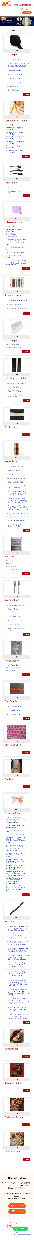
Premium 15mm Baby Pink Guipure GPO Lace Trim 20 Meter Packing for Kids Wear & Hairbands (18, 983)
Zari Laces (10, 779)
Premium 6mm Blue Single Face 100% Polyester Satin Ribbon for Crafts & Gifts (17, 493)
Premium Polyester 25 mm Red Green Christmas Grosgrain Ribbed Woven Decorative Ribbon (15, 880)
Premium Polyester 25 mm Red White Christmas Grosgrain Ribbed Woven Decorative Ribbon (16, 888)
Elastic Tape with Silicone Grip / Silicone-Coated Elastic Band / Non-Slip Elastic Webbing (18, 65)
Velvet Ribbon (10, 125)
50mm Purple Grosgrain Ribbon (13, 256)
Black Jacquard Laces (15, 304)
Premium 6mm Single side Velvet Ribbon (14, 133)
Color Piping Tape (14, 86)
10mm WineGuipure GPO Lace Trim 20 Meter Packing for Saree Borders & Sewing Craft (18, 935)
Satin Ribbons (12, 461)
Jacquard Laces (13, 295)
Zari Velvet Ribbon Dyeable (17, 383)
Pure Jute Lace (11, 567)
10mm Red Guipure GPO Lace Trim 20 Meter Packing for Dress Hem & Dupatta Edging (18, 950)
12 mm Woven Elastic (13, 665)
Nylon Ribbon (11, 182)
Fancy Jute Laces (12, 569)
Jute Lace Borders (14, 624)
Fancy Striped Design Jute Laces (17, 629)
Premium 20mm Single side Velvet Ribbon (15, 142)
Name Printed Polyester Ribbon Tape (14, 230)
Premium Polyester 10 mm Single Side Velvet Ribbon (17, 519)
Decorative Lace (13, 745)
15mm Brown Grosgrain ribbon (16, 260)
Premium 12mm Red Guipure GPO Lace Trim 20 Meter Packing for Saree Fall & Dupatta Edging (17, 974)
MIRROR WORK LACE (15, 621)
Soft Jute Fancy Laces (13, 561)
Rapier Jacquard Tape (15, 60)
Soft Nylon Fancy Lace (15, 74)
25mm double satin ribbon (17, 478)
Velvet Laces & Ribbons (16, 378)
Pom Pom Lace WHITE (16, 706)
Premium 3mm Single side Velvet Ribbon (14, 151)
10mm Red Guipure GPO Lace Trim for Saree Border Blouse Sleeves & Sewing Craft (18, 928)
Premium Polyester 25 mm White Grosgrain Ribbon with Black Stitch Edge (15, 861)
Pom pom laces (13, 701)
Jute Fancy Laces (14, 617)
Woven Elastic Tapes (13, 345)
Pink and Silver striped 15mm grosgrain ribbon (15, 826)
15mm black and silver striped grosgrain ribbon (16, 264)
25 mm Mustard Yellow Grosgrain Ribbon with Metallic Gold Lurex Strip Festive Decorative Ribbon (16, 820)
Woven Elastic (10, 671)
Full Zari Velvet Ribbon (15, 82)
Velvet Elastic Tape (14, 387)
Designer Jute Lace (14, 613)
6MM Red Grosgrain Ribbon (15, 253)
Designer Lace (12, 600)
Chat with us (21, 1228)
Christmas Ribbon (14, 1117)
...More (27, 94)
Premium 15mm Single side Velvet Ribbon (15, 137)
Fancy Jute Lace (13, 609)
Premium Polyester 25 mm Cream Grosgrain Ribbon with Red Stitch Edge (15, 867)
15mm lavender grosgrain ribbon (14, 831)
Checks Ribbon (11, 234)
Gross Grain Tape (14, 78)
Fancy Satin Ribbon (14, 470)
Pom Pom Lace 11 (14, 714)
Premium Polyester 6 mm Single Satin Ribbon (16, 525)
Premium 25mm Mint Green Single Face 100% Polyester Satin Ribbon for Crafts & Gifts (18, 507)
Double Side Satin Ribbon (16, 466)
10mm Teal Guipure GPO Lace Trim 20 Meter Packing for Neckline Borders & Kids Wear (18, 1016)
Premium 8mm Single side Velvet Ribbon (14, 128)
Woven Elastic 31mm (13, 668)
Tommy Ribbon (11, 227)
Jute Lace (10, 556)
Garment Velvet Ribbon (16, 120)
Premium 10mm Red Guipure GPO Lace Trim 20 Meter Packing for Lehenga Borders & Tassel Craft (18, 1001)
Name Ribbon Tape (12, 237)
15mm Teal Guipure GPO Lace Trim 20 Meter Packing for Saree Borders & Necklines (18, 942)
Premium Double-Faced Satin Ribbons (18, 514)
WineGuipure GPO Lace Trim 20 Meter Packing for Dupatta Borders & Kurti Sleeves (18, 1009)
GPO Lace (9, 921)
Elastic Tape (11, 54)
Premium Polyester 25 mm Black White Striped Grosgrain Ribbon (15, 854)
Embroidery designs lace (16, 605)
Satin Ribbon (12, 188)
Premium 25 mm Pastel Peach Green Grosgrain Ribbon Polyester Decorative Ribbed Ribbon (16, 839)
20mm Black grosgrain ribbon (15, 247)
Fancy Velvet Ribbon (15, 391)
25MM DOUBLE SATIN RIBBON (18, 482)
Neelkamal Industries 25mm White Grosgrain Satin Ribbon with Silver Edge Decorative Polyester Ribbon (15, 847)
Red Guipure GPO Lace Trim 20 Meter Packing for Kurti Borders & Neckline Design (18, 957)
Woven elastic (12, 660)
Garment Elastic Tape (15, 71)
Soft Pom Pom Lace (15, 710)
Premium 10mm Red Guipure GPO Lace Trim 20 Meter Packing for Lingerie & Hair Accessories (17, 965)
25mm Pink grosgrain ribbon (15, 250)
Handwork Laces (13, 1151)
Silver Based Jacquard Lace (17, 300)
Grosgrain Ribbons (14, 813)
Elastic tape (11, 340)
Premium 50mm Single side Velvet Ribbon (17, 395)
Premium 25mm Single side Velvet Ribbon (15, 147)
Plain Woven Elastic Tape (14, 347)
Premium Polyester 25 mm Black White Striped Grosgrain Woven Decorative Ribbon (15, 873)
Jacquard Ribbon (13, 1083)
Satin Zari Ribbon (13, 90)
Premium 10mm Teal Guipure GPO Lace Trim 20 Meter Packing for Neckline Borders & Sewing (18, 992)
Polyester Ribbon (13, 222)
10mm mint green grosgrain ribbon (15, 243)
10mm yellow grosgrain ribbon (16, 240)
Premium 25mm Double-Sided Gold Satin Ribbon (18, 487)
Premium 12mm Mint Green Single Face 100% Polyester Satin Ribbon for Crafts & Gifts (18, 500)
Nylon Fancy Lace (14, 192)
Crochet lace (11, 427)
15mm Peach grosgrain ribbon (16, 834)
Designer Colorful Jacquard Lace (17, 309)
